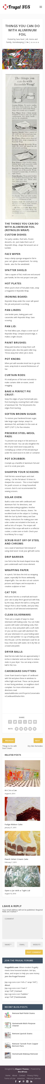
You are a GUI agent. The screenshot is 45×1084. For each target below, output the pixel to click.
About (7, 985)
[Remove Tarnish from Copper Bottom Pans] (8, 1045)
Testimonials (20, 997)
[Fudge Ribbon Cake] (22, 809)
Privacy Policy (32, 1075)
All (27, 39)
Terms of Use (9, 1078)
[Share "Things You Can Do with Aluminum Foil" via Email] (30, 721)
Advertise (21, 1078)
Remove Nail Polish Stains (23, 1013)
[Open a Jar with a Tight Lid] (22, 876)
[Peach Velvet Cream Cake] (22, 843)
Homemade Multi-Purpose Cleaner (23, 1024)
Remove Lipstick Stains (22, 1033)
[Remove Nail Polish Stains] (8, 1015)
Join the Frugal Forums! (15, 976)
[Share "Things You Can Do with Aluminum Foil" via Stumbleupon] (25, 721)
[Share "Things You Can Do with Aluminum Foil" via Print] (35, 721)
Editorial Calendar (34, 1078)
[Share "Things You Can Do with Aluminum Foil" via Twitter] (15, 721)
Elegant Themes (22, 1069)
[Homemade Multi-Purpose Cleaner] (8, 1025)
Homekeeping (18, 42)
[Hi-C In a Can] (22, 773)
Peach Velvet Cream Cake (16, 859)
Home (7, 1075)
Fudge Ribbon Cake (13, 824)
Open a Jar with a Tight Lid (17, 890)
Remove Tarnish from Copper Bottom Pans (25, 1045)
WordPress (22, 1072)
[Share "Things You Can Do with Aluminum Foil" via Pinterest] (20, 721)
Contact (18, 991)
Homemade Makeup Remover (25, 1054)
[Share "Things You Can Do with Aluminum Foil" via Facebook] (10, 721)
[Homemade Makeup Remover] (8, 1055)
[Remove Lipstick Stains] (8, 1035)
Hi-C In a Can (11, 790)
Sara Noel (20, 39)
